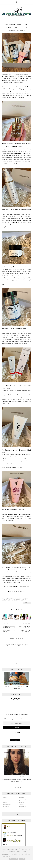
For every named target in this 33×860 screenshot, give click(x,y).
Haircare (5, 802)
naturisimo (4, 600)
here (26, 216)
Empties (21, 800)
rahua (12, 600)
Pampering (21, 802)
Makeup (4, 799)
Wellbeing (21, 804)
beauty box (4, 598)
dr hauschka (18, 598)
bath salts (25, 596)
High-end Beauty (7, 804)
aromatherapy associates (16, 596)
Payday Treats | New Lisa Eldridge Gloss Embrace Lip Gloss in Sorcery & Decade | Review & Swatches (9, 628)
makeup (24, 599)
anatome (7, 596)
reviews (16, 600)
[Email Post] (27, 600)
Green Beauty (22, 799)
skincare (21, 600)
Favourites (21, 797)
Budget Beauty (6, 806)
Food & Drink (22, 806)
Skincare (5, 800)
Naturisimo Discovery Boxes (23, 456)
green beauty (9, 599)
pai (9, 600)
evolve (23, 598)
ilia (14, 599)
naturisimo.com (24, 586)
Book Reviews (22, 808)
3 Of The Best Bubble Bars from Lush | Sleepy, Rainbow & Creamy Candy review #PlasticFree (24, 628)
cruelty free (11, 598)
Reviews (5, 797)
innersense (18, 599)
